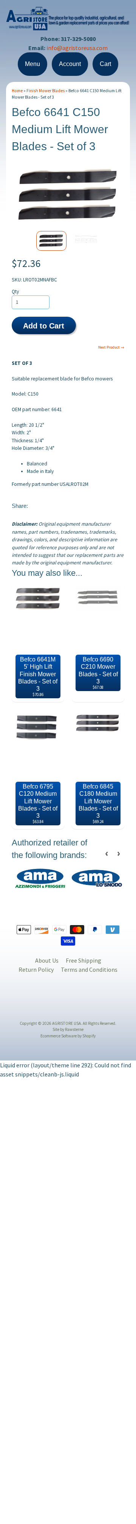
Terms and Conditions (89, 969)
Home (17, 90)
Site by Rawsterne (68, 1029)
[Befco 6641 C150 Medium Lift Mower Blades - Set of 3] (51, 241)
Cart (105, 64)
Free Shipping (83, 960)
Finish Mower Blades (45, 90)
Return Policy (36, 969)
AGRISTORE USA (66, 1023)
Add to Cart (43, 326)
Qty (15, 291)
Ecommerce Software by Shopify (68, 1036)
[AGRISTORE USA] (68, 25)
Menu (32, 64)
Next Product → (111, 347)
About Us (47, 960)
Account (70, 64)
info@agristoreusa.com (77, 48)
